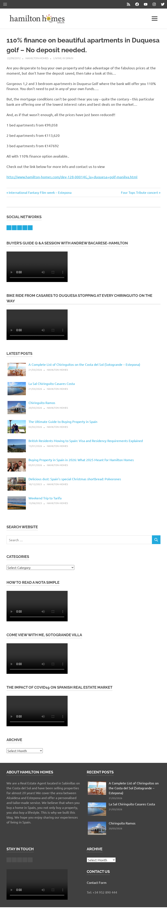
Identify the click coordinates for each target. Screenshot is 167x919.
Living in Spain (63, 58)
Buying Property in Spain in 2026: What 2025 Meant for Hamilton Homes (81, 460)
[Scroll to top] (159, 911)
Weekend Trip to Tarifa (45, 498)
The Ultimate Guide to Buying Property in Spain (63, 421)
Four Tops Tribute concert (139, 192)
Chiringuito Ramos (42, 403)
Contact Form (97, 882)
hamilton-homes (36, 58)
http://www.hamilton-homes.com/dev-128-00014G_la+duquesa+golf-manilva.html (72, 177)
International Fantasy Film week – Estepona (40, 192)
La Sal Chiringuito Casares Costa (52, 383)
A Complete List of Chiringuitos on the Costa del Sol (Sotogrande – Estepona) (84, 364)
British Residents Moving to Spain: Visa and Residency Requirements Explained (86, 441)
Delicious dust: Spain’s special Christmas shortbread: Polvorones (75, 479)
